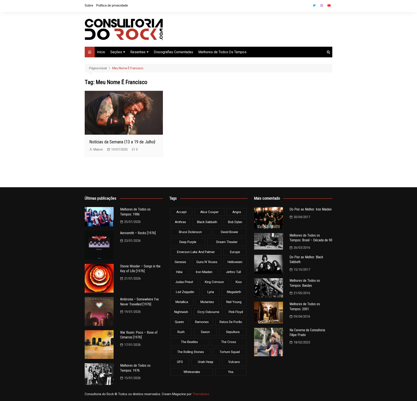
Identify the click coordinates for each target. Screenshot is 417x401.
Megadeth (234, 292)
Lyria (210, 292)
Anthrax (180, 222)
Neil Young (234, 302)
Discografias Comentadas (173, 52)
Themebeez (200, 394)
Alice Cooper (209, 212)
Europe (235, 252)
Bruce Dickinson (190, 232)
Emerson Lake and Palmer (196, 252)
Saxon (205, 332)
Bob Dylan (235, 222)
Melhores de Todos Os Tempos (222, 52)
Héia (179, 272)
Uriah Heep (205, 362)
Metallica (181, 302)
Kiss (239, 282)
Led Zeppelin (185, 292)
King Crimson (214, 282)
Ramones (202, 322)
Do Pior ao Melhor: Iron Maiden (311, 209)
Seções (116, 52)
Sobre (89, 5)
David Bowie (229, 232)
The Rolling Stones (190, 352)
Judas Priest (184, 282)
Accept (181, 212)
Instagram (321, 5)
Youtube (329, 5)
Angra (236, 212)
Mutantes (207, 302)
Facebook (307, 6)
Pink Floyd (236, 312)
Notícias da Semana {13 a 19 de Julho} (122, 141)
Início (101, 52)
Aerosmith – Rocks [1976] (138, 233)
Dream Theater (227, 242)
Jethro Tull (233, 272)
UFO (180, 362)
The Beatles (189, 342)
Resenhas (138, 52)
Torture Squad (230, 352)
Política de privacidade (112, 5)
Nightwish (181, 312)
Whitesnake (192, 372)
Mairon (98, 149)
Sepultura (233, 332)
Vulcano (234, 362)
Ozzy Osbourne (208, 312)
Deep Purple (187, 242)
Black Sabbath (207, 222)
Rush (181, 332)
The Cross (228, 342)
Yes (230, 372)
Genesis (180, 262)
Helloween (235, 262)
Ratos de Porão (231, 322)
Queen (179, 322)
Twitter (314, 5)
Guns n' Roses (206, 262)
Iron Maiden (204, 272)
